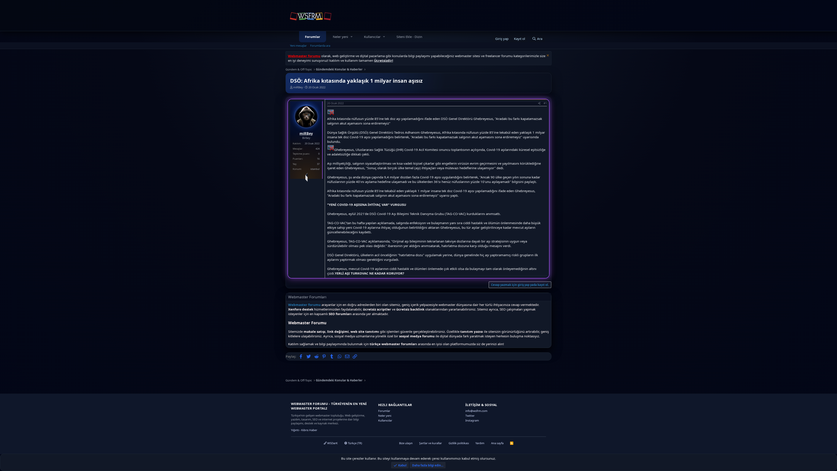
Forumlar (312, 36)
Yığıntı (295, 430)
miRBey (298, 87)
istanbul (315, 169)
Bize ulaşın (406, 443)
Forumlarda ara (320, 46)
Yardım (479, 443)
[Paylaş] (539, 103)
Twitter (470, 416)
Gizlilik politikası (459, 443)
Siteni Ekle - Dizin (409, 36)
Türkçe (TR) (354, 443)
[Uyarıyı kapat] (547, 56)
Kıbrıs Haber (309, 430)
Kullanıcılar (372, 36)
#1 (545, 103)
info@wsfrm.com (476, 411)
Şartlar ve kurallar (430, 443)
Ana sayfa (497, 443)
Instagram (472, 420)
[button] (352, 37)
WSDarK (332, 443)
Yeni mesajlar (298, 46)
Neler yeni (340, 36)
